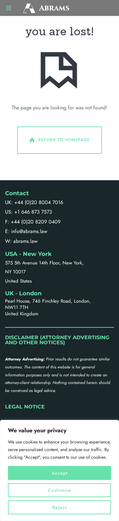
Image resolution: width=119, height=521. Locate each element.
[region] (59, 470)
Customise (59, 490)
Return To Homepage (64, 140)
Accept (60, 473)
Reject (59, 507)
